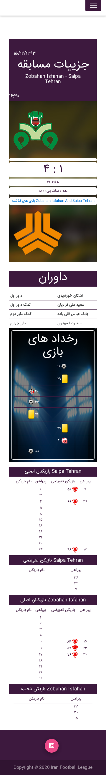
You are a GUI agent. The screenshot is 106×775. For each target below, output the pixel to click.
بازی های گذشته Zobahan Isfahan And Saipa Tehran (53, 201)
